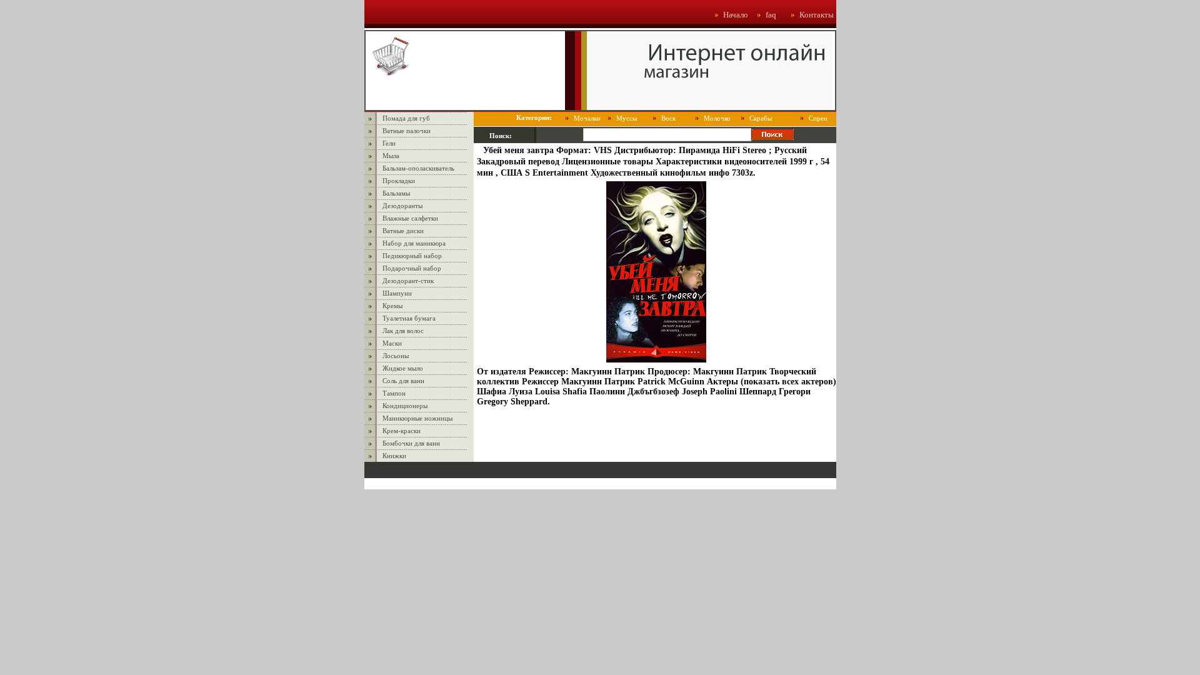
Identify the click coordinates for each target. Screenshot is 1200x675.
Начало (735, 14)
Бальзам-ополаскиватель (418, 168)
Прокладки (398, 180)
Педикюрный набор (412, 255)
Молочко (717, 118)
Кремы (392, 305)
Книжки (394, 455)
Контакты (816, 14)
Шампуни (397, 293)
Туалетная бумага (409, 318)
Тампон (394, 393)
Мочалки (587, 118)
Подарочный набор (411, 268)
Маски (392, 343)
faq (771, 14)
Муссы (626, 118)
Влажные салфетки (410, 218)
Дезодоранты (402, 205)
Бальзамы (396, 193)
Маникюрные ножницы (417, 418)
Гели (389, 143)
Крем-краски (401, 430)
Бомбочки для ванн (411, 443)
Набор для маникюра (414, 243)
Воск (668, 118)
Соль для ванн (403, 380)
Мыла (390, 155)
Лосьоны (395, 355)
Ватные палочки (406, 130)
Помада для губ (406, 118)
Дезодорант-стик (408, 280)
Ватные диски (403, 230)
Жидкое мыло (402, 368)
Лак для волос (403, 330)
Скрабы (760, 118)
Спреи (818, 118)
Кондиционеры (405, 405)
